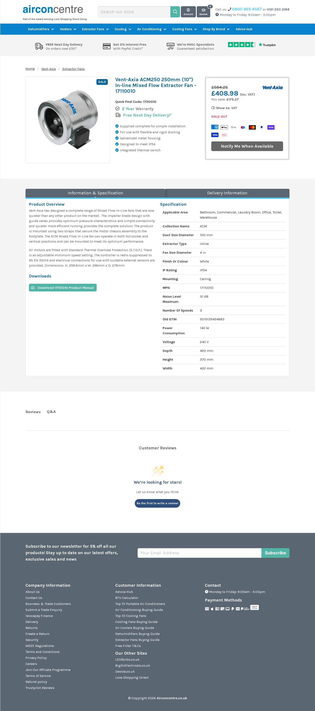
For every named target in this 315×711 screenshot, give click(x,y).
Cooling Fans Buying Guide (136, 622)
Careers (31, 664)
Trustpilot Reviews (40, 688)
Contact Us (34, 598)
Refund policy (36, 682)
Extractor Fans (93, 29)
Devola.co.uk (125, 671)
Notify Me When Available (247, 146)
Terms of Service (38, 676)
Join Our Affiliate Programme (48, 670)
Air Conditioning (149, 29)
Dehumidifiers (38, 29)
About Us (33, 592)
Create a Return (37, 634)
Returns (32, 628)
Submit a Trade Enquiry (44, 610)
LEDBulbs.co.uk (127, 659)
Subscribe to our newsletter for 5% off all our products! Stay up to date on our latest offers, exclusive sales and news (72, 553)
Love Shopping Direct (132, 677)
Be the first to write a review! (157, 503)
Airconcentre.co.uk (172, 698)
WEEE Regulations (40, 646)
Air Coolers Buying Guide (134, 628)
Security (32, 640)
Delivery (32, 622)
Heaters (66, 29)
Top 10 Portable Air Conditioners (140, 604)
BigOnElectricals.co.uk (132, 665)
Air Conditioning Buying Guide (139, 610)
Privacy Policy (36, 658)
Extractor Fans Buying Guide (137, 640)
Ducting (121, 29)
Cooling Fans (182, 29)
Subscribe (275, 552)
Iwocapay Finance (39, 616)
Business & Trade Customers (48, 604)
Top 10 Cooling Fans (130, 616)
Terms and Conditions (43, 652)
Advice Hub (244, 29)
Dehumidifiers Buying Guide (137, 634)
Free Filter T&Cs (128, 646)
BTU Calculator (126, 598)
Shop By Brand (214, 29)
